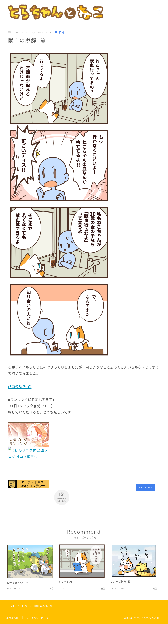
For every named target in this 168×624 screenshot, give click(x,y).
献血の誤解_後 (19, 386)
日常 (61, 32)
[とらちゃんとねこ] (55, 12)
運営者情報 (12, 618)
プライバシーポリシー (38, 618)
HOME (11, 606)
